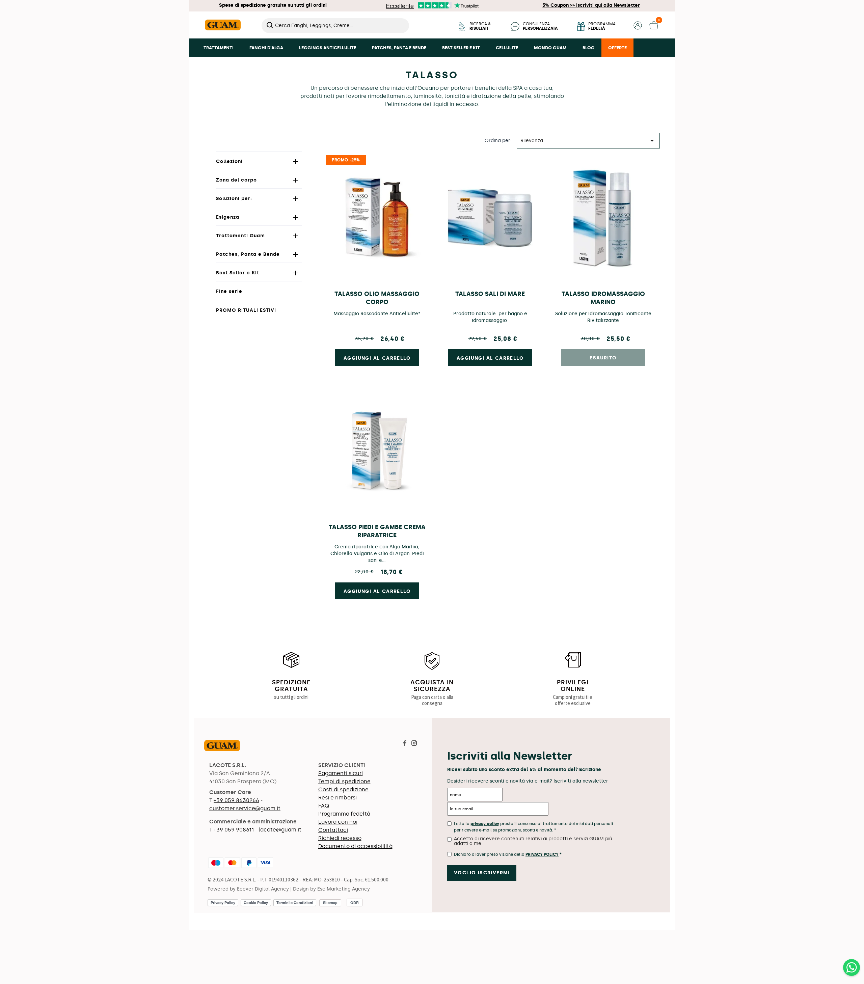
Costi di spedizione (343, 789)
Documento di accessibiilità (355, 846)
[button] (637, 28)
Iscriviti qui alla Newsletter (591, 5)
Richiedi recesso (339, 838)
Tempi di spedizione (344, 781)
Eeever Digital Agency (263, 889)
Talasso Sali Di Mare (490, 294)
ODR (354, 902)
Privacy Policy (542, 854)
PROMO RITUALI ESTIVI (246, 310)
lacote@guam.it (280, 829)
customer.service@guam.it (244, 808)
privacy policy (484, 823)
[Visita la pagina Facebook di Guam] (404, 744)
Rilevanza (588, 141)
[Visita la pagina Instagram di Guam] (414, 744)
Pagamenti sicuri (340, 773)
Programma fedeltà (344, 814)
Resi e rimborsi (337, 797)
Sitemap (330, 902)
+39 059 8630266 (236, 800)
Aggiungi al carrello (377, 358)
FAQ (323, 805)
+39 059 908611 (234, 829)
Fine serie (229, 291)
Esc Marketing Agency (343, 889)
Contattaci (333, 830)
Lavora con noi (337, 822)
